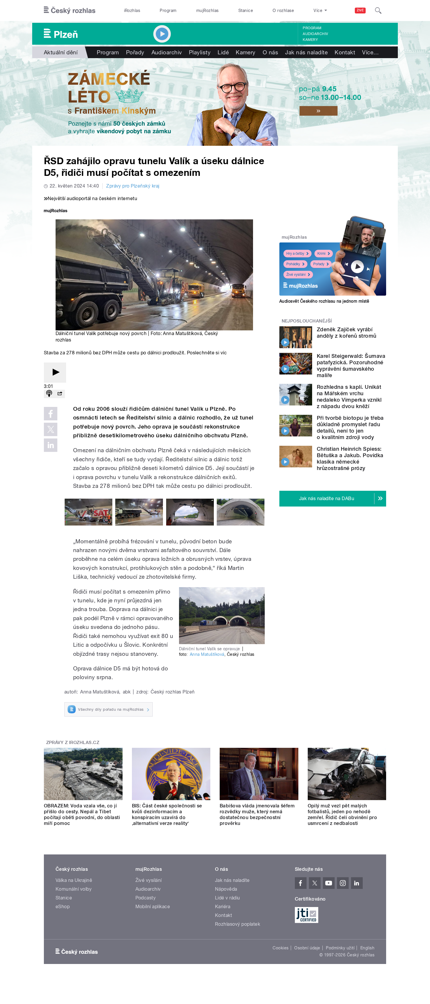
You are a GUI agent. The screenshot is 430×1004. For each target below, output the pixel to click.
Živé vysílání (296, 275)
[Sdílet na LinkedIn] (50, 445)
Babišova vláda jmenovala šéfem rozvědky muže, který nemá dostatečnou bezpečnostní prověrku (257, 814)
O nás (270, 52)
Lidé (223, 52)
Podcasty (145, 898)
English (367, 948)
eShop (63, 906)
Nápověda (226, 889)
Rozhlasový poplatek (237, 924)
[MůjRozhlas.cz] (55, 211)
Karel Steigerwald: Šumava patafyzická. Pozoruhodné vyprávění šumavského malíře (351, 365)
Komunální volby (74, 889)
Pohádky (293, 264)
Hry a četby (295, 254)
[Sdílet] (59, 394)
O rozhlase (283, 10)
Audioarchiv (315, 34)
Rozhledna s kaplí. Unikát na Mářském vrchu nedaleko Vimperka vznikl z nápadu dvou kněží (349, 396)
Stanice (245, 10)
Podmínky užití (340, 948)
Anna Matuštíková (207, 654)
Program (168, 10)
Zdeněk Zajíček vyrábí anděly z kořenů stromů (346, 332)
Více (370, 52)
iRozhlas (132, 10)
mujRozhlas (207, 10)
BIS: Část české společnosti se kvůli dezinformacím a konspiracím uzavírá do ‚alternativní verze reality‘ (167, 814)
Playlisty (200, 52)
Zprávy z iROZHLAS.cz (72, 742)
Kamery (310, 40)
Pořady (135, 52)
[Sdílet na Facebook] (50, 413)
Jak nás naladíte (306, 52)
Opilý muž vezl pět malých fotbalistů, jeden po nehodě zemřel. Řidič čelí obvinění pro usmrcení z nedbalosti (342, 814)
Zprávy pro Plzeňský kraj (132, 186)
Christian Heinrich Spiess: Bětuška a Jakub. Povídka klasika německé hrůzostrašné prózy (350, 458)
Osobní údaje (307, 948)
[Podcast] (49, 394)
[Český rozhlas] (69, 10)
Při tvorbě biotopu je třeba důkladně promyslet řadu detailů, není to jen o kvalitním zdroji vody (350, 427)
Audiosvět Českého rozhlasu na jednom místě (324, 301)
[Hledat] (378, 10)
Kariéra (222, 906)
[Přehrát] (55, 373)
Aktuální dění (61, 52)
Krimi (321, 254)
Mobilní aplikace (152, 906)
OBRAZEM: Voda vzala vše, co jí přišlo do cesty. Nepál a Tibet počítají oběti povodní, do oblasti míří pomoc (82, 814)
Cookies (280, 948)
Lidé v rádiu (227, 898)
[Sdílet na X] (50, 429)
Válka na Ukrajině (74, 880)
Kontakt (345, 52)
